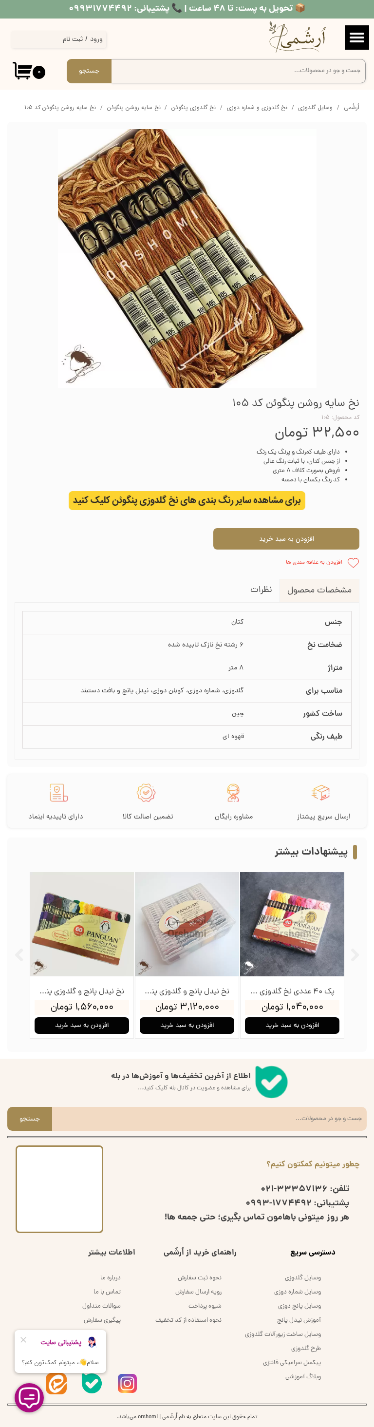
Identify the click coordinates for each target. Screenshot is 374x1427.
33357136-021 (294, 1189)
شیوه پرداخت (205, 1306)
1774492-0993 (278, 1204)
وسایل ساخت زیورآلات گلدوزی (283, 1334)
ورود (96, 40)
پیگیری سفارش (102, 1320)
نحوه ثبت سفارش (200, 1278)
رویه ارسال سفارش (198, 1292)
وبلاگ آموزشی (303, 1377)
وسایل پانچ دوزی (299, 1306)
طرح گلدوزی (306, 1348)
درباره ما (110, 1278)
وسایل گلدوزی (303, 1278)
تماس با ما (107, 1292)
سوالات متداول (101, 1306)
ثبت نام (73, 40)
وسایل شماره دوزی (297, 1292)
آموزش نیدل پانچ (299, 1320)
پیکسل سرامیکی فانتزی (292, 1363)
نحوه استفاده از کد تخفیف (188, 1320)
